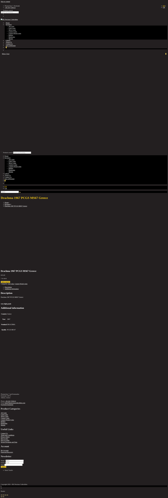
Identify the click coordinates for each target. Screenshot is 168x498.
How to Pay (4, 439)
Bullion (11, 168)
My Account (4, 450)
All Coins (11, 159)
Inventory (8, 158)
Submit (4, 467)
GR (164, 7)
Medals (11, 172)
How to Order (5, 440)
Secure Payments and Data (9, 442)
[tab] (69, 287)
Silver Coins (12, 163)
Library (7, 173)
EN (164, 6)
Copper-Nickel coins (15, 166)
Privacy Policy (5, 437)
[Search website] (6, 50)
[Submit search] (20, 192)
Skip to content (5, 1)
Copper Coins (13, 165)
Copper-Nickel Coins (7, 420)
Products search (8, 152)
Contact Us (4, 433)
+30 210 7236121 (10, 401)
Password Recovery (7, 452)
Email (3, 463)
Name (3, 460)
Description (8, 287)
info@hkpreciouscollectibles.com (15, 403)
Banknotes (12, 170)
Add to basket (5, 282)
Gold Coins (12, 161)
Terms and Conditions (7, 435)
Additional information (12, 289)
